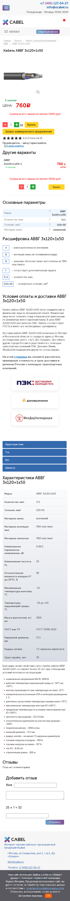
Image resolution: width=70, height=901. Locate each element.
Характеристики (14, 444)
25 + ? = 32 (14, 807)
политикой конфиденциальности (45, 888)
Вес (7, 460)
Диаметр (10, 467)
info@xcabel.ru (57, 7)
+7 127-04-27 (54, 3)
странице (20, 356)
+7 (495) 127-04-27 (29, 867)
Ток (7, 452)
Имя (9, 785)
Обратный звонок (48, 31)
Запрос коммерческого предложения (28, 131)
